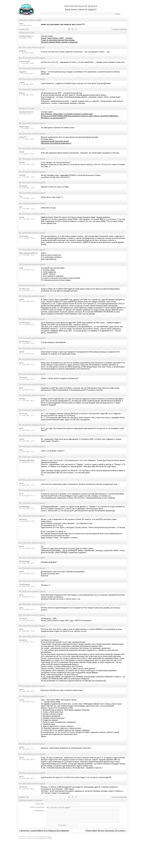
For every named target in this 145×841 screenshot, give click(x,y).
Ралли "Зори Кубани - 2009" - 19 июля (56, 38)
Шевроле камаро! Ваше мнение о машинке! (59, 42)
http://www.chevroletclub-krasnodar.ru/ (56, 143)
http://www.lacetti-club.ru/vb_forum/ (55, 141)
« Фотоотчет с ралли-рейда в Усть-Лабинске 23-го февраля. (44, 831)
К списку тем (23, 29)
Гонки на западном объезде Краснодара (58, 40)
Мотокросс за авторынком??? (53, 118)
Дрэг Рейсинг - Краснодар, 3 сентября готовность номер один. (67, 114)
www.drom (64, 175)
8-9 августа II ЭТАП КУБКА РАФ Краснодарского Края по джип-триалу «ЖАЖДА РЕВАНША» (80, 116)
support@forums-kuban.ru (44, 838)
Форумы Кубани (45, 836)
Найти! (117, 14)
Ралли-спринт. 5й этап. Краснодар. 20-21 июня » (106, 831)
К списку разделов (119, 29)
